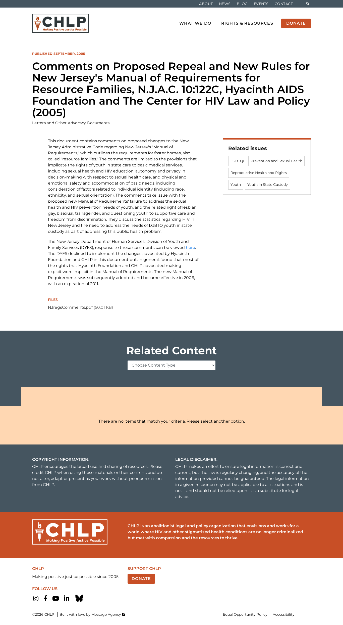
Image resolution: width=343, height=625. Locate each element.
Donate (141, 578)
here (190, 247)
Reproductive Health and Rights (259, 172)
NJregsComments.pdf (70, 307)
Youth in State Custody (267, 184)
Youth (236, 184)
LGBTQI (237, 161)
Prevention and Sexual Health (276, 161)
